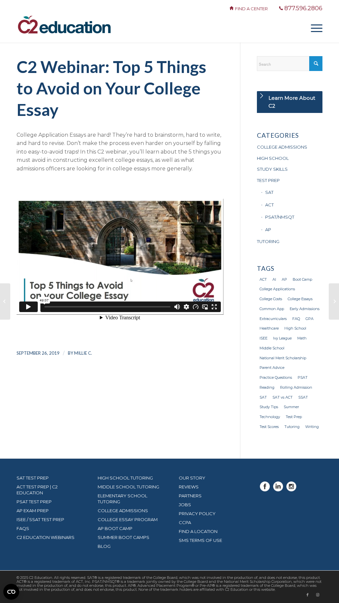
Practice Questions (276, 377)
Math (302, 338)
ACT (269, 204)
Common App (272, 308)
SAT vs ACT (282, 397)
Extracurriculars (273, 318)
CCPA (185, 522)
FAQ (296, 318)
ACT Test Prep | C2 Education (37, 489)
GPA (310, 318)
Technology (270, 416)
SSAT (303, 397)
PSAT (303, 377)
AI (274, 279)
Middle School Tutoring (128, 486)
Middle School (272, 348)
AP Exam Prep (33, 510)
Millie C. (83, 353)
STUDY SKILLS (272, 169)
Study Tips (269, 407)
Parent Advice (272, 367)
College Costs (271, 299)
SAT (269, 192)
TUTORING (268, 241)
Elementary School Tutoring (122, 498)
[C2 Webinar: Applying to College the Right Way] (5, 301)
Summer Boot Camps (123, 537)
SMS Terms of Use (200, 540)
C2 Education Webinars (45, 537)
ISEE (263, 338)
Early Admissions (304, 308)
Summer (291, 407)
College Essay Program (128, 519)
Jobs (185, 504)
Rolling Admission (296, 387)
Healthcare (269, 328)
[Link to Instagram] (317, 595)
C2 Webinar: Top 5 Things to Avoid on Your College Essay (111, 88)
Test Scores (269, 426)
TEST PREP (268, 180)
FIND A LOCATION (198, 531)
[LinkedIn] (278, 489)
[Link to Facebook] (308, 595)
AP (268, 229)
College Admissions (123, 510)
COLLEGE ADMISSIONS (282, 147)
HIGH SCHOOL (273, 158)
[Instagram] (291, 489)
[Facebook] (265, 489)
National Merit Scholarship (283, 358)
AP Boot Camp (115, 528)
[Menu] (314, 28)
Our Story (192, 477)
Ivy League (282, 338)
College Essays (300, 299)
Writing (312, 426)
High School (295, 328)
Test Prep (294, 416)
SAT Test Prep (33, 477)
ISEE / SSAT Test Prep (40, 519)
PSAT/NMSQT (279, 217)
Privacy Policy (197, 513)
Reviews (189, 486)
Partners (190, 495)
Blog (104, 546)
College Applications (277, 289)
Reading (267, 387)
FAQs (23, 528)
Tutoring (292, 426)
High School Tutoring (125, 477)
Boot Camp (302, 279)
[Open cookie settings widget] (11, 592)
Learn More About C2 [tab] (291, 102)
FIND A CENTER (252, 8)
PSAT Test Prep (34, 501)
